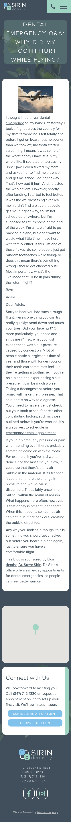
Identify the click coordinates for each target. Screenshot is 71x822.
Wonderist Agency (47, 812)
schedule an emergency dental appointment (31, 429)
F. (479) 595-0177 (33, 781)
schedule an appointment (35, 714)
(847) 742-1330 (24, 693)
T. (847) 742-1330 (33, 776)
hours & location (35, 723)
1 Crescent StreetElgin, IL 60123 (35, 770)
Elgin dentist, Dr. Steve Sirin (30, 561)
